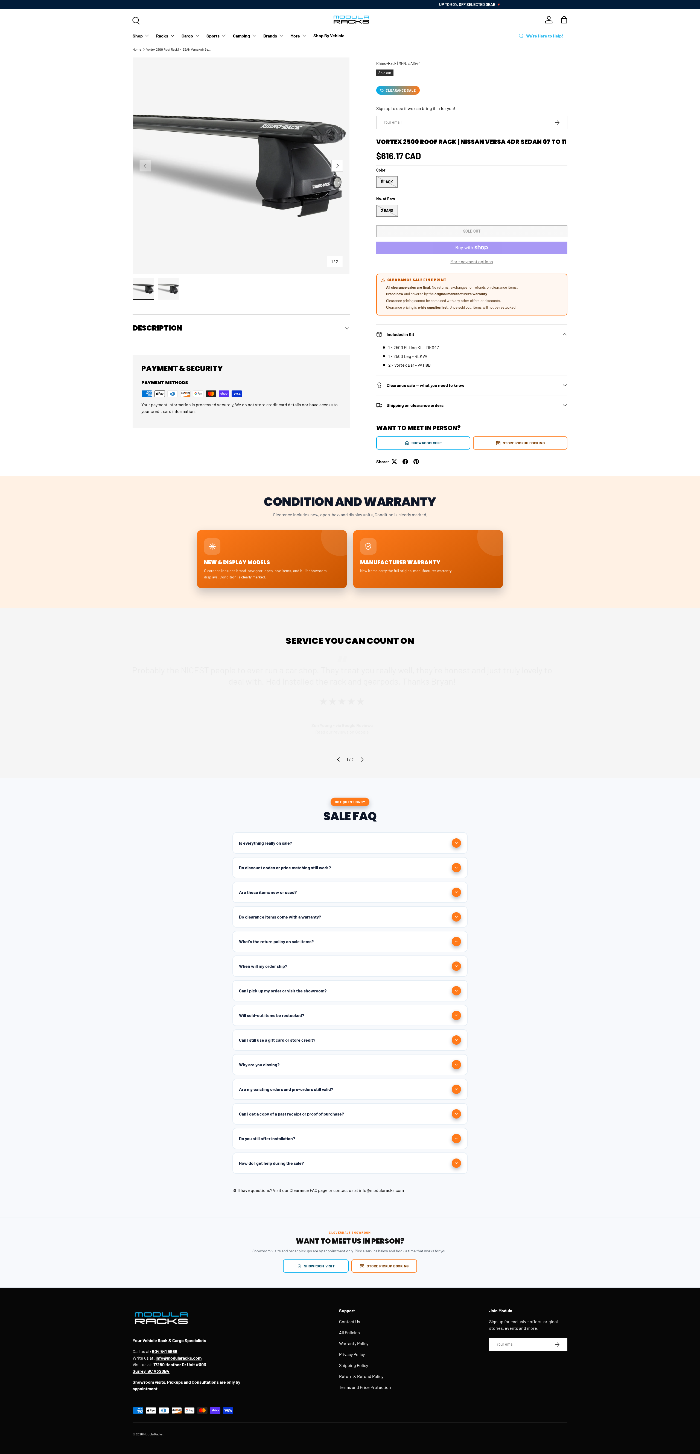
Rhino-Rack (386, 63)
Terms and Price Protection (365, 1387)
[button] (564, 20)
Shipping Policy (353, 1365)
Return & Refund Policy (361, 1376)
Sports (213, 35)
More (295, 35)
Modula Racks (153, 1434)
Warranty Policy (353, 1343)
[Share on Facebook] (405, 461)
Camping (241, 35)
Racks (162, 35)
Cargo (187, 35)
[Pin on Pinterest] (416, 461)
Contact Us (349, 1321)
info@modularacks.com (381, 1190)
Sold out (471, 231)
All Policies (349, 1332)
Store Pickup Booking (524, 443)
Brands (270, 35)
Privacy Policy (352, 1354)
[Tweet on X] (394, 461)
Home (137, 49)
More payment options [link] (471, 261)
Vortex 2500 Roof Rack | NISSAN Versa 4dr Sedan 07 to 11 (179, 49)
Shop (138, 35)
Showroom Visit (427, 443)
